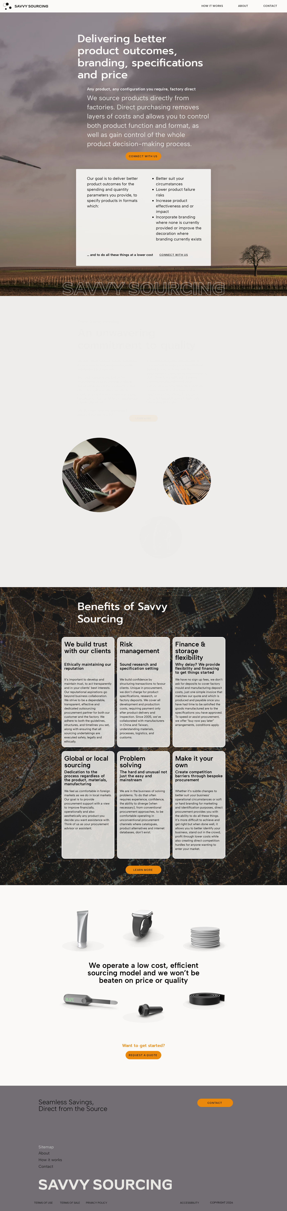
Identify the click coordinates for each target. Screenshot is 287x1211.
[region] (82, 929)
